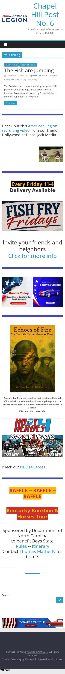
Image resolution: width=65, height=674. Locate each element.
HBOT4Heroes (32, 467)
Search (5, 595)
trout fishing (32, 79)
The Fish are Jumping (29, 70)
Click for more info (32, 256)
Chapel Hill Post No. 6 (45, 14)
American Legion (42, 125)
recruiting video (16, 130)
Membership (11, 64)
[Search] (59, 600)
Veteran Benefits (28, 64)
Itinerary (40, 546)
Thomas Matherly (37, 551)
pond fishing (20, 79)
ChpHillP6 (33, 75)
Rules (21, 546)
